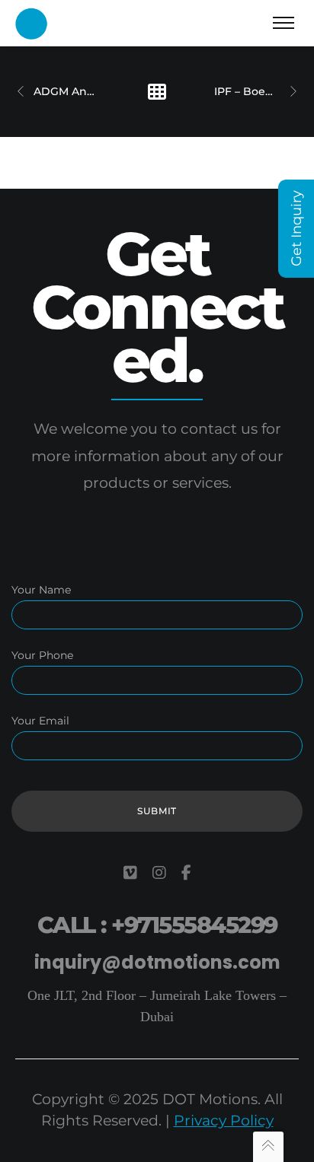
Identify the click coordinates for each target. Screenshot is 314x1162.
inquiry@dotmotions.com (157, 962)
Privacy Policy (224, 1120)
